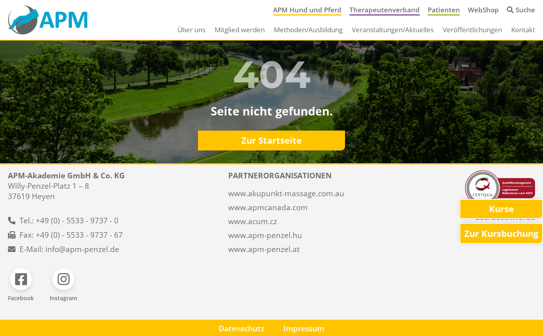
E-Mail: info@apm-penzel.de (69, 249)
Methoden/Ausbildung (308, 29)
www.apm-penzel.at (264, 249)
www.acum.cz (252, 221)
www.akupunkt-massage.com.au (286, 193)
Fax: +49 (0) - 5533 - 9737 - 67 (71, 235)
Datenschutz (241, 328)
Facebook (21, 298)
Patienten (444, 9)
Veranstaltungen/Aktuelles (393, 29)
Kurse (501, 209)
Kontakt (523, 29)
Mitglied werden (240, 29)
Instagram (63, 298)
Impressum (303, 328)
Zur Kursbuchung (501, 233)
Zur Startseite (271, 140)
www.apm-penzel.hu (265, 235)
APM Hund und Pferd (307, 9)
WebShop (483, 9)
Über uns (191, 29)
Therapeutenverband (384, 9)
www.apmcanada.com (268, 207)
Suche (525, 9)
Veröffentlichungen (472, 29)
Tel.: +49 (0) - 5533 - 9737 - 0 (68, 220)
